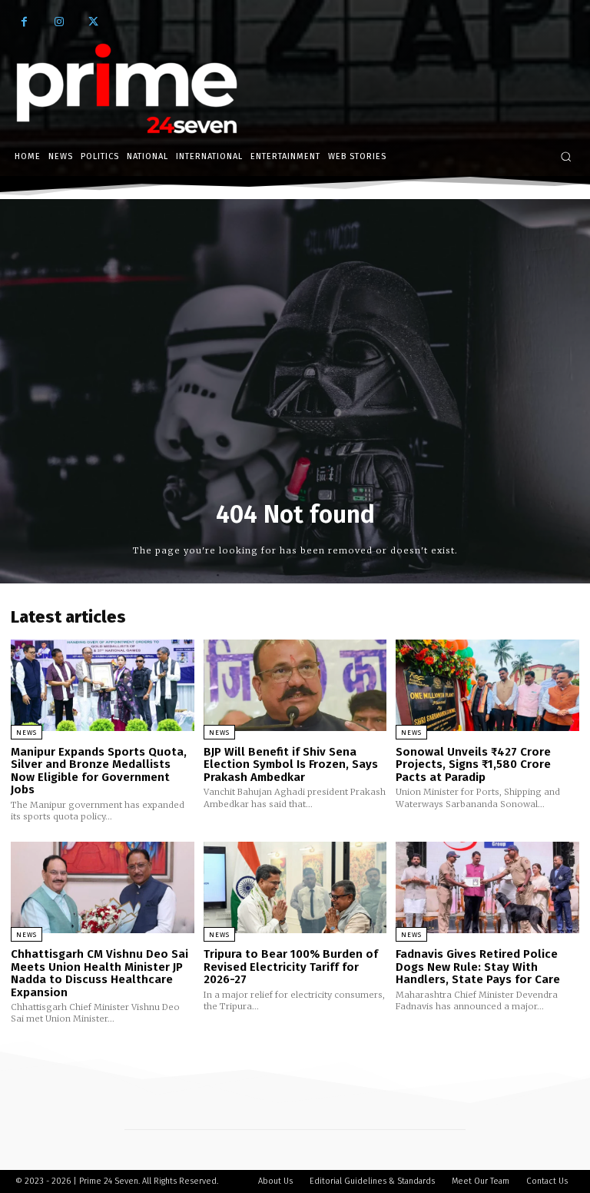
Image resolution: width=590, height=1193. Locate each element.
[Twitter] (93, 21)
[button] (566, 156)
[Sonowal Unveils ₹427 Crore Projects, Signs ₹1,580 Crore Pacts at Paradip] (487, 685)
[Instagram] (58, 21)
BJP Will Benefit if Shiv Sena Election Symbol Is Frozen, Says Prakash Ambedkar (291, 764)
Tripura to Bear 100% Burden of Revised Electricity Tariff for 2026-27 (291, 966)
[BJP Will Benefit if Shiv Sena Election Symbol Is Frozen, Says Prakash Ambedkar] (295, 685)
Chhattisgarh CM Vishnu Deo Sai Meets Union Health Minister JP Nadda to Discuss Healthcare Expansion (99, 973)
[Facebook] (24, 21)
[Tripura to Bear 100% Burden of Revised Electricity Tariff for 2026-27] (295, 887)
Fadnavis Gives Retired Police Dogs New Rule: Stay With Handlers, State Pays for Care (478, 966)
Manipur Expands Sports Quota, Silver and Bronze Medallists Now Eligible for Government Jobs (99, 771)
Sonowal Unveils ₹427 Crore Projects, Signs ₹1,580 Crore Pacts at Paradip (473, 764)
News (26, 732)
